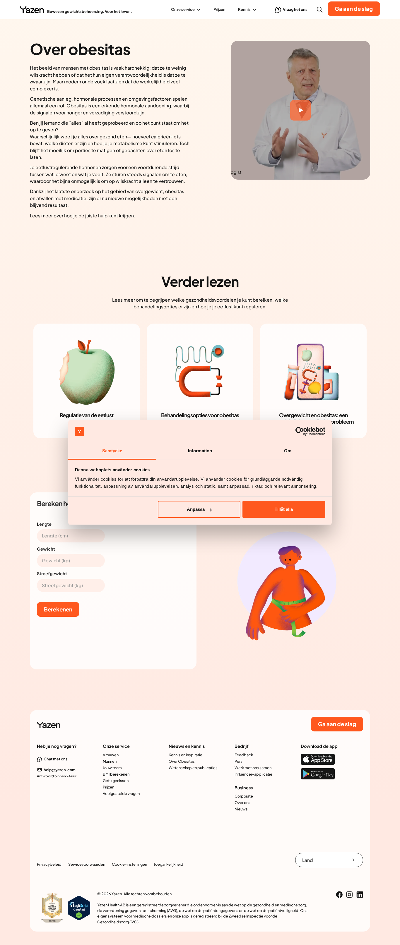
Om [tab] (287, 450)
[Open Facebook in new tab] (339, 894)
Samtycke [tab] (112, 450)
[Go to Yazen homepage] (32, 9)
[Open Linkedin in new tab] (359, 894)
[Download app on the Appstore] (318, 759)
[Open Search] (320, 9)
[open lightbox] (300, 110)
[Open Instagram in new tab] (349, 894)
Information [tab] (200, 450)
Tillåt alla (284, 509)
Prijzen (219, 9)
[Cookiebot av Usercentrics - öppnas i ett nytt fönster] (299, 431)
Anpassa (196, 509)
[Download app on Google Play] (318, 773)
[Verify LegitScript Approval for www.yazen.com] (78, 907)
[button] (186, 9)
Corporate (244, 796)
